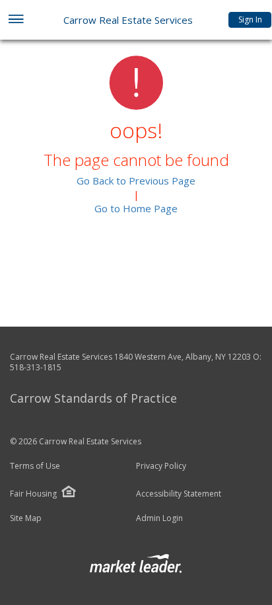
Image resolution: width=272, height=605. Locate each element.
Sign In (250, 19)
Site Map (26, 518)
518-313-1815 (35, 367)
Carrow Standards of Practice (93, 398)
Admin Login (159, 518)
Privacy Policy (161, 466)
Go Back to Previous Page (136, 180)
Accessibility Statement (178, 494)
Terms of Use (35, 466)
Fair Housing (33, 493)
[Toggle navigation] (15, 20)
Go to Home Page (136, 208)
